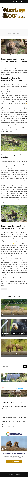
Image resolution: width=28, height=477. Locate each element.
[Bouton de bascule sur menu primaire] (14, 28)
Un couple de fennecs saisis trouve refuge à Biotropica (14, 421)
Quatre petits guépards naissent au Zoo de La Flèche (14, 417)
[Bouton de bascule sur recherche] (25, 1)
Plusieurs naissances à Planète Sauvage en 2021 (13, 315)
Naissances (4, 289)
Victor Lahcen (5, 63)
